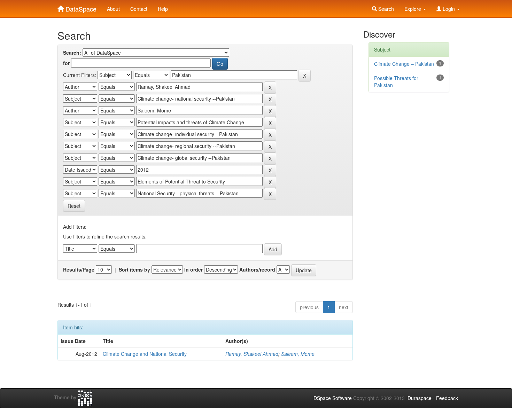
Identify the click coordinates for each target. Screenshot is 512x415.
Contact (138, 8)
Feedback (447, 397)
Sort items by (134, 269)
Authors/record (257, 269)
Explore (413, 8)
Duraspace (420, 397)
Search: (72, 52)
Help (163, 8)
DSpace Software (332, 397)
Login (448, 8)
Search (385, 8)
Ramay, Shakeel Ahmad (251, 353)
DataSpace (80, 7)
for (66, 63)
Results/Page (78, 269)
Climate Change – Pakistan (404, 63)
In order (193, 269)
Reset (74, 205)
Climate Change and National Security (145, 353)
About (113, 8)
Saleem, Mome (298, 353)
